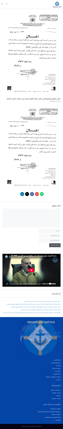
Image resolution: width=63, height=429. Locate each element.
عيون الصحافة (56, 368)
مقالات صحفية (56, 398)
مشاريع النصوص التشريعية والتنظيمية (49, 412)
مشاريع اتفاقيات (56, 363)
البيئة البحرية (57, 374)
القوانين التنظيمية (55, 409)
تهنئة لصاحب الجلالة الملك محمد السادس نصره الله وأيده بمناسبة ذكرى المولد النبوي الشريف (34, 304)
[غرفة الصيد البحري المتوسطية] (57, 4)
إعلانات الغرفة (56, 393)
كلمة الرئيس (57, 360)
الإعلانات (58, 366)
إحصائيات (58, 420)
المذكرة (58, 396)
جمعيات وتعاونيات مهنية (53, 377)
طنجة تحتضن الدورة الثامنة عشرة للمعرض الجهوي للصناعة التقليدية (41, 310)
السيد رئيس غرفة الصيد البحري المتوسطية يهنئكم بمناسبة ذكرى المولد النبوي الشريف (36, 307)
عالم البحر (58, 371)
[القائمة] (2, 4)
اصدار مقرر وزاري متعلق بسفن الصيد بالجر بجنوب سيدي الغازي (42, 301)
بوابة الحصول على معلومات (53, 417)
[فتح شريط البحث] (7, 4)
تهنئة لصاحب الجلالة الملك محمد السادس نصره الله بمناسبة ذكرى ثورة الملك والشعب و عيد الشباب (32, 312)
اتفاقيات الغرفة (56, 414)
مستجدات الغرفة (56, 390)
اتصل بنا (58, 380)
